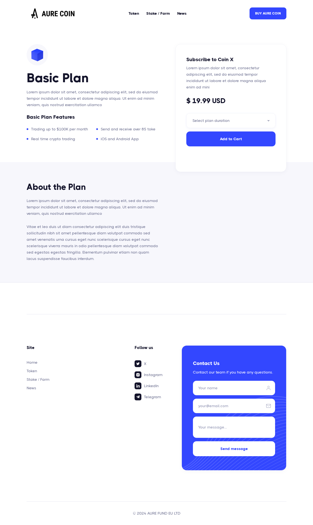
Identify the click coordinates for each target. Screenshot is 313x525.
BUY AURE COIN (268, 13)
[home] (53, 13)
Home (32, 362)
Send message (234, 449)
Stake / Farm (158, 13)
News (182, 13)
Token (134, 13)
